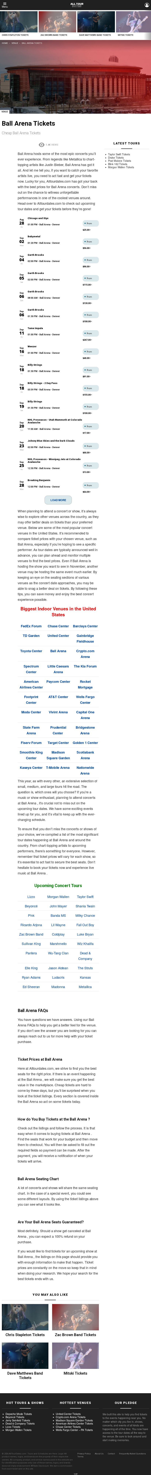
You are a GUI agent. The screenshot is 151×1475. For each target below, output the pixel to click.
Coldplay (58, 934)
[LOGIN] (147, 5)
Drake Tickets (116, 157)
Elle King (31, 967)
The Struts (85, 967)
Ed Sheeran (31, 986)
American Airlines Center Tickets (74, 1423)
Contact (111, 1454)
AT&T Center (58, 696)
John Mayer (58, 905)
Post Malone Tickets (119, 160)
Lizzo (31, 896)
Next (149, 25)
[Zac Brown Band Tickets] (57, 21)
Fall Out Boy (85, 924)
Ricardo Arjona (31, 924)
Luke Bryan (85, 934)
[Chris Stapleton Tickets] (19, 21)
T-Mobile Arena (57, 767)
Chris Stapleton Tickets (15, 35)
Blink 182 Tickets (117, 164)
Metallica (85, 986)
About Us (99, 1454)
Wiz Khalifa (85, 943)
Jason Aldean (58, 967)
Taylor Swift (85, 896)
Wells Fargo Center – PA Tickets (74, 1430)
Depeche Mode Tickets (19, 1414)
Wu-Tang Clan (58, 952)
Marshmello (58, 943)
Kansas (85, 977)
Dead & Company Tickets (20, 1423)
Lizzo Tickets (13, 1427)
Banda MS (58, 915)
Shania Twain (85, 905)
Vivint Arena (58, 712)
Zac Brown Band (31, 934)
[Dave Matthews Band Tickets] (96, 21)
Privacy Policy (84, 1454)
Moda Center (31, 712)
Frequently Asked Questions (132, 1454)
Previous (2, 25)
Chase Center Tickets (68, 1427)
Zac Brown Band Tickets (54, 35)
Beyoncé (31, 905)
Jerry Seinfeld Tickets (18, 1420)
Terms (80, 1456)
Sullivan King (31, 943)
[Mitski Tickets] (75, 1356)
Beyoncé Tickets (15, 1417)
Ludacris (58, 977)
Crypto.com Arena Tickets (70, 1417)
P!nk (31, 915)
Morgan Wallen (58, 896)
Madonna (58, 986)
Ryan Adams (31, 977)
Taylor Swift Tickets (119, 154)
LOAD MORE (58, 500)
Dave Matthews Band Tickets (95, 35)
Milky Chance (85, 915)
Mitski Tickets (125, 35)
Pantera (31, 952)
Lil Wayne (58, 924)
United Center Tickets (68, 1414)
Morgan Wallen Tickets (121, 167)
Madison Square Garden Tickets (74, 1420)
